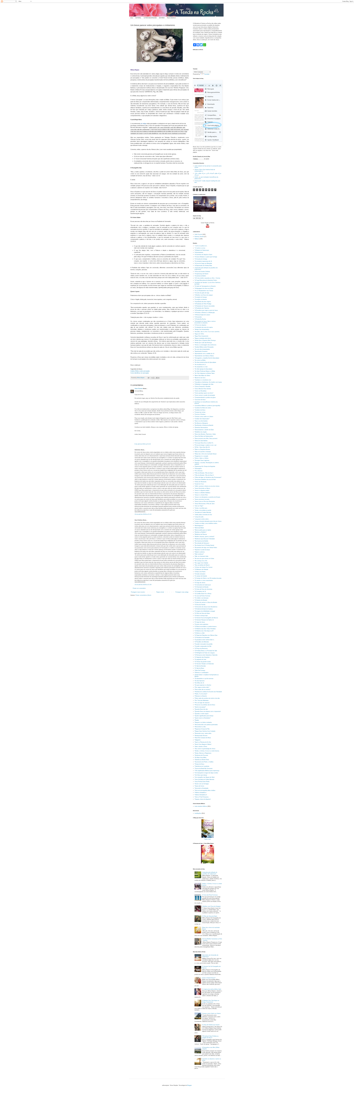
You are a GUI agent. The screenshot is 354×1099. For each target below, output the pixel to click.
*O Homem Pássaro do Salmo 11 (204, 620)
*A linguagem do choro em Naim (204, 288)
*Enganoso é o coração (201, 456)
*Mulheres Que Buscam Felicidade (205, 538)
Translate (206, 74)
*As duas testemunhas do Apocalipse (205, 362)
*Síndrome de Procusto (201, 755)
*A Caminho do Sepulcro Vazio (203, 254)
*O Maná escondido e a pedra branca (205, 626)
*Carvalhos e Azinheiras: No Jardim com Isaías (208, 382)
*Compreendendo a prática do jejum (205, 397)
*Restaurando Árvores (201, 735)
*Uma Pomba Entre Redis (202, 781)
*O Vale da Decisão (200, 666)
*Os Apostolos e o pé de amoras (204, 678)
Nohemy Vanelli (199, 236)
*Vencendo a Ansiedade (201, 788)
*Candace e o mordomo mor (203, 380)
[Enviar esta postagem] (148, 377)
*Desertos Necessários (201, 427)
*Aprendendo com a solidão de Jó (204, 353)
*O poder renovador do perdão (203, 644)
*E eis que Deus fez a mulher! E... (204, 443)
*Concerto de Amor (200, 399)
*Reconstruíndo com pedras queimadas (206, 724)
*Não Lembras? (199, 554)
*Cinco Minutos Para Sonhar (203, 388)
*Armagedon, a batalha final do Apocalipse (207, 358)
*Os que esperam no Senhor (203, 685)
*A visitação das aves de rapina (204, 327)
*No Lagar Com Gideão (201, 563)
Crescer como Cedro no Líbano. (211, 1013)
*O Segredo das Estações (202, 657)
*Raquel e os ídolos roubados (203, 722)
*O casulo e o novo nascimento (204, 580)
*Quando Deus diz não (201, 709)
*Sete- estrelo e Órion (201, 746)
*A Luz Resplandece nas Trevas (204, 290)
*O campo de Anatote (201, 576)
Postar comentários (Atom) (143, 595)
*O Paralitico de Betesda (202, 642)
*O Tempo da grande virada (203, 661)
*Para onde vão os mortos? (202, 689)
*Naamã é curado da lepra (202, 549)
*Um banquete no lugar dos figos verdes (206, 773)
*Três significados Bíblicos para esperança (207, 770)
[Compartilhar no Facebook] (157, 378)
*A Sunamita (198, 317)
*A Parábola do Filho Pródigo (203, 303)
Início (131, 18)
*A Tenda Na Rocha (200, 319)
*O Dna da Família (200, 604)
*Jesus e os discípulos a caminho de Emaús (207, 497)
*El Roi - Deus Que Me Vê (202, 447)
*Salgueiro (198, 740)
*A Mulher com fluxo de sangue (204, 295)
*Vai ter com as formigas (202, 783)
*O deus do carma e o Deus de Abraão (206, 602)
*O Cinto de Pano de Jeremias (203, 589)
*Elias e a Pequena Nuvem (202, 449)
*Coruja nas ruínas (200, 412)
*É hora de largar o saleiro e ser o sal (205, 445)
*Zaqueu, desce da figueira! (203, 799)
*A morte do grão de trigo (202, 293)
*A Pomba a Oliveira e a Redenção (205, 312)
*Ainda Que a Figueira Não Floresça (205, 340)
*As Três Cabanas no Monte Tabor (205, 373)
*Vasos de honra (199, 786)
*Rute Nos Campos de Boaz (203, 737)
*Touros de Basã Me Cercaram (203, 768)
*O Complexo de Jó (200, 591)
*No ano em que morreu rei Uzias (204, 558)
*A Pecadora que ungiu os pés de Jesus (206, 310)
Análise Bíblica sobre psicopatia (140, 371)
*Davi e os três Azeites (201, 421)
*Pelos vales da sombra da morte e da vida (207, 698)
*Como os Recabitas (200, 391)
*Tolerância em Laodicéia (202, 766)
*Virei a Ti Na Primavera (201, 797)
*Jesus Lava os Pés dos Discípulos (205, 501)
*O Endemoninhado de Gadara (204, 609)
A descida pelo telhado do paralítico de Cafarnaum (209, 873)
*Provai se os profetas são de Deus (205, 704)
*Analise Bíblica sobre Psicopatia (204, 347)
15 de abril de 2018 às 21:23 (143, 514)
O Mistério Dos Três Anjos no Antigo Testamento (210, 1001)
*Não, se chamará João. (202, 556)
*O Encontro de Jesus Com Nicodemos (206, 606)
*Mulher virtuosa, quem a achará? (204, 536)
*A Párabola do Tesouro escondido (205, 306)
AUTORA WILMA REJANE (150, 18)
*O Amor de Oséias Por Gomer (203, 567)
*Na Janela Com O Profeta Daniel (204, 545)
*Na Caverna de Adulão (201, 541)
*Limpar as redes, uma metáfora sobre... (206, 523)
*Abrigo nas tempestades (202, 329)
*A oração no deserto (201, 299)
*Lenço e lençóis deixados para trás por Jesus (208, 521)
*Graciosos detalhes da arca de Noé (205, 479)
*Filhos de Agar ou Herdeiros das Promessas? (208, 477)
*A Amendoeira (199, 252)
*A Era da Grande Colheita (202, 271)
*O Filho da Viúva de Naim (202, 613)
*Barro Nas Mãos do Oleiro (202, 375)
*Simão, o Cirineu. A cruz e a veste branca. (207, 751)
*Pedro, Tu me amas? (201, 694)
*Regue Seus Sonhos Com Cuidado (205, 731)
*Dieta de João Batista (201, 440)
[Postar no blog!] (153, 378)
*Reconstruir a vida (200, 726)
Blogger (189, 1085)
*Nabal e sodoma (200, 552)
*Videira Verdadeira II (201, 794)
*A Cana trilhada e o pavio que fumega (206, 256)
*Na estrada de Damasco (202, 543)
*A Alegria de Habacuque (202, 250)
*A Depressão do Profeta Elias (203, 265)
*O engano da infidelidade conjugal (205, 611)
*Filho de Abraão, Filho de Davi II (204, 475)
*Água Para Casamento (201, 336)
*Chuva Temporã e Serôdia (202, 386)
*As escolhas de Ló (200, 364)
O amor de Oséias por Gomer (211, 1024)
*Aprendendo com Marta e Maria (204, 355)
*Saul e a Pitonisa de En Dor (203, 742)
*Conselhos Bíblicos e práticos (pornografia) (207, 405)
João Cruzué (198, 234)
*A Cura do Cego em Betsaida (203, 263)
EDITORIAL (138, 18)
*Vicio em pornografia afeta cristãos (205, 790)
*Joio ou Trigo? (199, 506)
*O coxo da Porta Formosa (202, 596)
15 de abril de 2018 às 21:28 (143, 584)
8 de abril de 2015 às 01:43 (143, 444)
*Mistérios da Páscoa (201, 534)
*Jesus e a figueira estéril (202, 490)
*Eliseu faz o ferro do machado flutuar (206, 454)
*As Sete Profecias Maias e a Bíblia (205, 371)
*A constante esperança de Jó (203, 261)
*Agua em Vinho (199, 334)
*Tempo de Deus (199, 764)
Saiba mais (207, 839)
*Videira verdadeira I (200, 792)
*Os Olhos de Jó (199, 683)
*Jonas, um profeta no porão (203, 510)
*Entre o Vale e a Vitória (201, 458)
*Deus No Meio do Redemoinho (204, 436)
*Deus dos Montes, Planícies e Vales (205, 434)
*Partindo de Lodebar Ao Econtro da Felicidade (208, 691)
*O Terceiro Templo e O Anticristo (204, 663)
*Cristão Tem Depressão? (202, 418)
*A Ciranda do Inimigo (201, 259)
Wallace (197, 238)
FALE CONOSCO (171, 18)
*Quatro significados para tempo (204, 715)
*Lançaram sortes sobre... (202, 519)
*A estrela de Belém (200, 276)
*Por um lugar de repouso (202, 702)
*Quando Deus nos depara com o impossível (208, 711)
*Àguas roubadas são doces (203, 338)
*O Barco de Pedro (200, 571)
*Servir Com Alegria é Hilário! (203, 744)
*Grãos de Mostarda (200, 481)
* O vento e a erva (200, 248)
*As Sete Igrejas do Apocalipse (203, 369)
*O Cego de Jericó (200, 582)
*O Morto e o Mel (199, 633)
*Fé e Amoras (198, 470)
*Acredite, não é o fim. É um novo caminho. (207, 331)
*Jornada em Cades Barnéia (203, 512)
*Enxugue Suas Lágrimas (202, 460)
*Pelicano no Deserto (201, 696)
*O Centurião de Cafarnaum (203, 585)
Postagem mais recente (138, 592)
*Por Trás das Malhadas (202, 700)
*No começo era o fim (201, 560)
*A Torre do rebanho (200, 325)
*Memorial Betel (199, 527)
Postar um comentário (139, 588)
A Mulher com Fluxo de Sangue (211, 906)
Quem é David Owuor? (209, 978)
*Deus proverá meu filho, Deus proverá (206, 438)
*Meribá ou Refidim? (200, 532)
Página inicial (160, 592)
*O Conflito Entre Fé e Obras (203, 593)
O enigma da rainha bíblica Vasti (211, 989)
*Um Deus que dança (201, 775)
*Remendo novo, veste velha (203, 733)
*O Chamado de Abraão (201, 587)
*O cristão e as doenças (201, 598)
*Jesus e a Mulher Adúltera (202, 492)
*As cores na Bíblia (200, 360)
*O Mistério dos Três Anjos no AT (204, 631)
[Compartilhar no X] (155, 378)
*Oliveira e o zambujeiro (201, 672)
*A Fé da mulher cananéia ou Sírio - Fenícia (207, 278)
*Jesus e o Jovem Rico (201, 495)
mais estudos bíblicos (201, 806)
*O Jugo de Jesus (200, 622)
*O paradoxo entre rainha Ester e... (205, 639)
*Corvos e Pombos (200, 414)
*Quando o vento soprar (202, 713)
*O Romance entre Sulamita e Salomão (206, 655)
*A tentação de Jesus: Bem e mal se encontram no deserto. (205, 322)
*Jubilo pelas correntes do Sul (203, 514)
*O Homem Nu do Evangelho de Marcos (206, 617)
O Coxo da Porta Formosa (210, 895)
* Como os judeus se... (201, 245)
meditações (198, 813)
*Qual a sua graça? (200, 707)
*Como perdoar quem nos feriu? (204, 393)
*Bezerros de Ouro (200, 377)
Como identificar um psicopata (139, 373)
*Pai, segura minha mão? (202, 687)
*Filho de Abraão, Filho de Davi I (204, 473)
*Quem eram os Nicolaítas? (203, 718)
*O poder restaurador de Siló (203, 646)
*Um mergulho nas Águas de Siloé (205, 777)
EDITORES (162, 18)
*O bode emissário (200, 574)
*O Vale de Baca (199, 668)
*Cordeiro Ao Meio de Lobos (203, 407)
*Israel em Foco (199, 484)
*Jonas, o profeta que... (201, 508)
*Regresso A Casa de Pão (202, 729)
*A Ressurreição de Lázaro (202, 314)
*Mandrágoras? (199, 525)
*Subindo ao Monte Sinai (202, 759)
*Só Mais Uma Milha (200, 757)
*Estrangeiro (198, 468)
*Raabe (197, 720)
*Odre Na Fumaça (200, 670)
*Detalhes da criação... (201, 432)
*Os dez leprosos (199, 680)
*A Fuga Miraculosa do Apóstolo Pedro (206, 280)
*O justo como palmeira (201, 624)
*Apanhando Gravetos (201, 351)
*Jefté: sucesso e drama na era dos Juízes (207, 486)
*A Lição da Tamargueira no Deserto (205, 286)
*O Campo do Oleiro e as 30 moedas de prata (208, 578)
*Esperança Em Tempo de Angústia (205, 466)
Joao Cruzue (139, 388)
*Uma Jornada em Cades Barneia (204, 779)
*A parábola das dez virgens (203, 301)
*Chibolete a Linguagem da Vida (204, 384)
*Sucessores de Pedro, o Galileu (204, 762)
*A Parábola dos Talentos (202, 308)
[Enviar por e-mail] (152, 378)
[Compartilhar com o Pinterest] (159, 378)
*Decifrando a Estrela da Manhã (204, 425)
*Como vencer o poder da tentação (205, 395)
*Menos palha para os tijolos (203, 530)
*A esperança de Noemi (201, 273)
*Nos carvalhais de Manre (202, 565)
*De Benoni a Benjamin (201, 423)
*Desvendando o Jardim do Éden (204, 429)
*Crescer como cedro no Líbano (204, 416)
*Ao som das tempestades (202, 349)
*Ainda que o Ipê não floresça (203, 342)
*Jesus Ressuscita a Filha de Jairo (205, 503)
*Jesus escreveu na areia (202, 499)
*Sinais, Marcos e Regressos (203, 753)
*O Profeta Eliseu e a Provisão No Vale (206, 650)
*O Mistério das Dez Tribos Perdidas (205, 628)
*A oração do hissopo (201, 297)
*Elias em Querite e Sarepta (203, 451)
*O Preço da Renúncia (201, 648)
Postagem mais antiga (181, 592)
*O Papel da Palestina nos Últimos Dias (206, 635)
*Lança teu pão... (199, 517)
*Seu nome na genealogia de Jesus (205, 748)
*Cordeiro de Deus (200, 410)
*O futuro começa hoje (201, 615)
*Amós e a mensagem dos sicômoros (205, 345)
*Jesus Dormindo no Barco (202, 488)
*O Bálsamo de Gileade (201, 569)
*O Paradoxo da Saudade (202, 637)
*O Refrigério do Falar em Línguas (205, 652)
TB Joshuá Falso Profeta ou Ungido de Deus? (210, 1036)
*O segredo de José (200, 659)
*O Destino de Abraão (201, 600)
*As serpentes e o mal (201, 366)
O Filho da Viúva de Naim (209, 916)
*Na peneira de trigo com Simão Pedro (206, 547)
